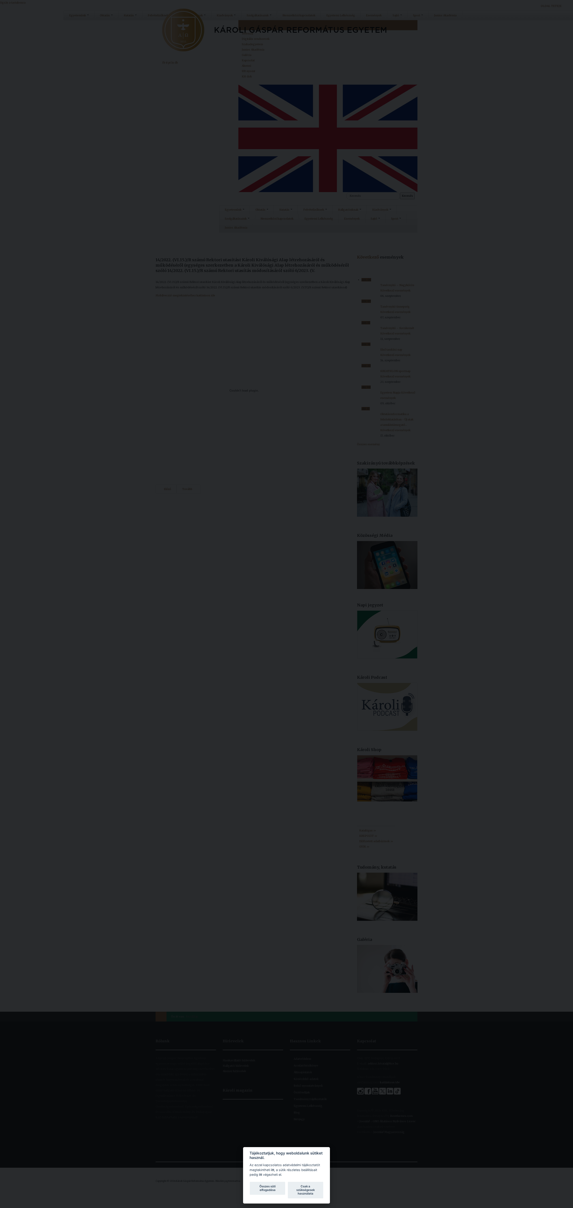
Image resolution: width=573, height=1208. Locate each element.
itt (272, 1170)
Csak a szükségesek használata (305, 1189)
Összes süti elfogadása (267, 1188)
